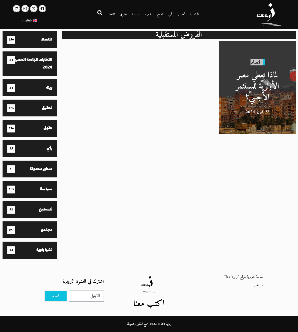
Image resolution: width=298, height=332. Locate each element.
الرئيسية (194, 14)
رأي (170, 14)
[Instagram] (25, 8)
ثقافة (112, 14)
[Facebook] (42, 8)
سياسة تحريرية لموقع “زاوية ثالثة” (244, 277)
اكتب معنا (149, 304)
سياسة (135, 14)
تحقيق (181, 14)
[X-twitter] (33, 8)
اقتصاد (148, 14)
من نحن (259, 285)
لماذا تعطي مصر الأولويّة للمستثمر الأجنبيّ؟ (257, 86)
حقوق (123, 14)
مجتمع (160, 14)
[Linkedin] (16, 8)
